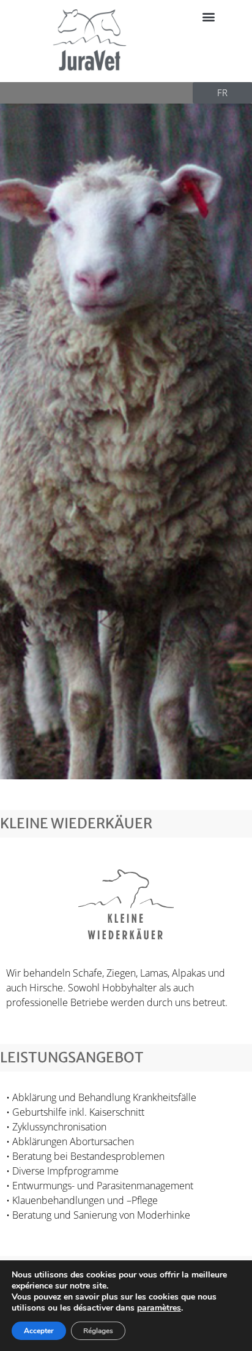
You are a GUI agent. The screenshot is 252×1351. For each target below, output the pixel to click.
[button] (209, 16)
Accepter (39, 1331)
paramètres (159, 1308)
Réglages (98, 1331)
